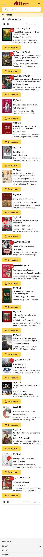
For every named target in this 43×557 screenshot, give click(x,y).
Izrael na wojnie (19, 364)
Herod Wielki (18, 152)
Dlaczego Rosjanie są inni (23, 459)
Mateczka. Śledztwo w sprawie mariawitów (25, 221)
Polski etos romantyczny (23, 270)
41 (35, 24)
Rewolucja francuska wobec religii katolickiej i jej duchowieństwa (27, 56)
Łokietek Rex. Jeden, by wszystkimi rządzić (23, 292)
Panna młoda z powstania (23, 246)
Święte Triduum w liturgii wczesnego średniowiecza (24, 174)
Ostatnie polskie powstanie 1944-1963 (26, 387)
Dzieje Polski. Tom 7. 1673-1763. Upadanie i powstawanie (26, 127)
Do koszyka (13, 48)
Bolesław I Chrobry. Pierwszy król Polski (26, 434)
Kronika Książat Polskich (23, 199)
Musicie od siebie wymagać (24, 411)
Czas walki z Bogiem (21, 482)
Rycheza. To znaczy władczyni (25, 105)
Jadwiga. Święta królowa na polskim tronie (24, 316)
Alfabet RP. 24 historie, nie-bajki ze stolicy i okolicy (26, 33)
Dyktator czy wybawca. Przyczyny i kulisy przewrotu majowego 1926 (27, 80)
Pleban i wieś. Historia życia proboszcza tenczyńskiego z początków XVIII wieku (25, 339)
